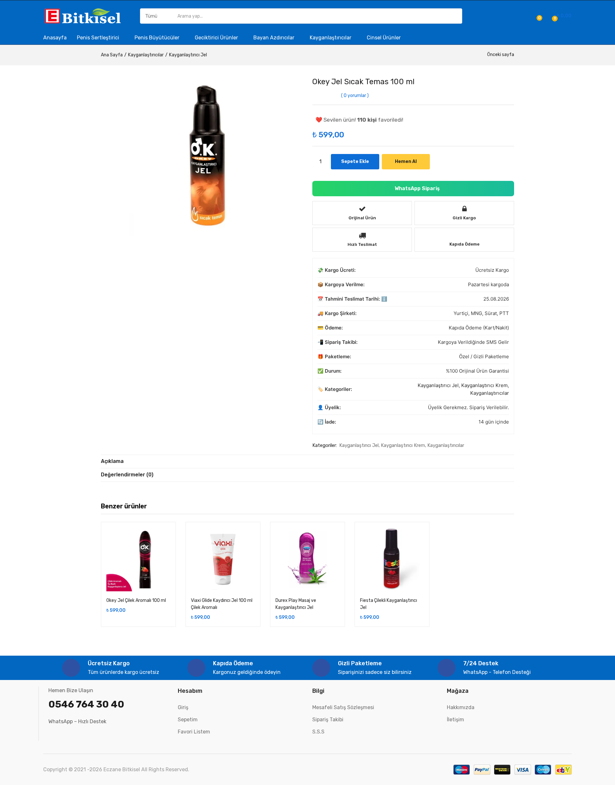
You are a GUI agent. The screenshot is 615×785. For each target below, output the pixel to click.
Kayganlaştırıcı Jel (188, 55)
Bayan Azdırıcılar (274, 38)
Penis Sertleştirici (98, 38)
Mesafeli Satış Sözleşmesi (343, 707)
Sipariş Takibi (327, 719)
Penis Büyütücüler (158, 38)
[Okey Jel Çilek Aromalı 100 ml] (138, 559)
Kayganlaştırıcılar (331, 38)
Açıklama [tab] (112, 461)
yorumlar (355, 95)
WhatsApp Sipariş (416, 188)
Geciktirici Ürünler (217, 38)
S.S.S (318, 732)
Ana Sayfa (112, 55)
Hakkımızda (460, 707)
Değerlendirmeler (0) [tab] (127, 475)
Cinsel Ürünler (384, 38)
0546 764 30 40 (86, 704)
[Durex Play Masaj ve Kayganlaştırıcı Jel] (307, 559)
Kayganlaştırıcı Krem (484, 385)
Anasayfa (55, 38)
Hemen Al (406, 161)
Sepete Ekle (355, 161)
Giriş (183, 707)
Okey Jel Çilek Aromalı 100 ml (136, 600)
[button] (560, 16)
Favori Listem (194, 732)
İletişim (455, 719)
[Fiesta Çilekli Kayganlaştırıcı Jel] (392, 559)
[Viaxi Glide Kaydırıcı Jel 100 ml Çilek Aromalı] (223, 559)
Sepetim (188, 719)
